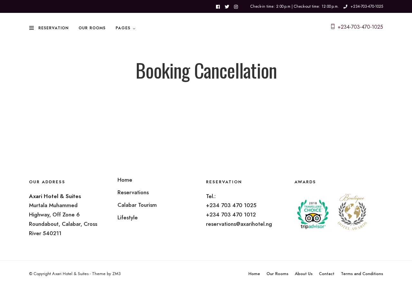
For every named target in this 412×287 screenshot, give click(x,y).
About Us (304, 274)
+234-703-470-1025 (367, 6)
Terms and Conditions (362, 274)
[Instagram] (236, 7)
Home (254, 274)
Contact (326, 274)
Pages (123, 28)
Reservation (53, 28)
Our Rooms (92, 28)
